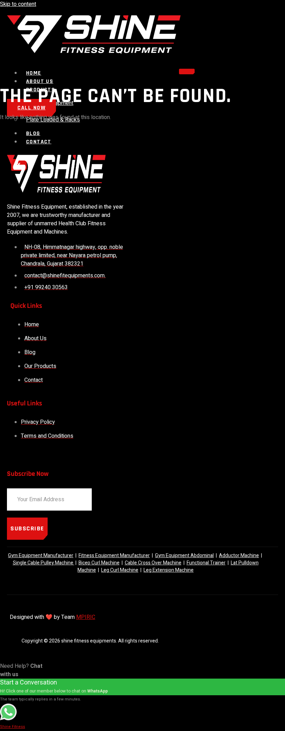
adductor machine (239, 555)
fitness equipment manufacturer (114, 555)
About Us (39, 81)
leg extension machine (169, 570)
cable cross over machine (153, 562)
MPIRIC (85, 617)
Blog (33, 133)
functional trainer (206, 562)
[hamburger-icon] (187, 71)
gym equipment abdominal (184, 555)
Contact (38, 141)
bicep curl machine (99, 562)
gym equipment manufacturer (40, 555)
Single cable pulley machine (43, 562)
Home (33, 73)
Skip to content (18, 4)
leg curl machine (119, 570)
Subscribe (27, 528)
